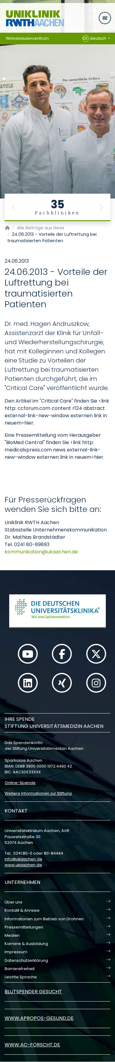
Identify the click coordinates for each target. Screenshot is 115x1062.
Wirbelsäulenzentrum (27, 38)
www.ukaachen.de (23, 864)
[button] (14, 207)
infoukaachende (23, 859)
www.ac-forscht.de (32, 1044)
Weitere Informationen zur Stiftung (38, 793)
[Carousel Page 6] (4, 101)
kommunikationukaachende (41, 551)
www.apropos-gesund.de (39, 1018)
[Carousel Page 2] (4, 83)
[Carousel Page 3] (4, 87)
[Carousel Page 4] (4, 92)
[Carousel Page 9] (4, 115)
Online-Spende (20, 782)
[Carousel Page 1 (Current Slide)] (4, 78)
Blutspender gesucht (33, 991)
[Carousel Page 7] (4, 106)
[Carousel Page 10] (4, 120)
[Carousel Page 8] (4, 110)
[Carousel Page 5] (4, 97)
